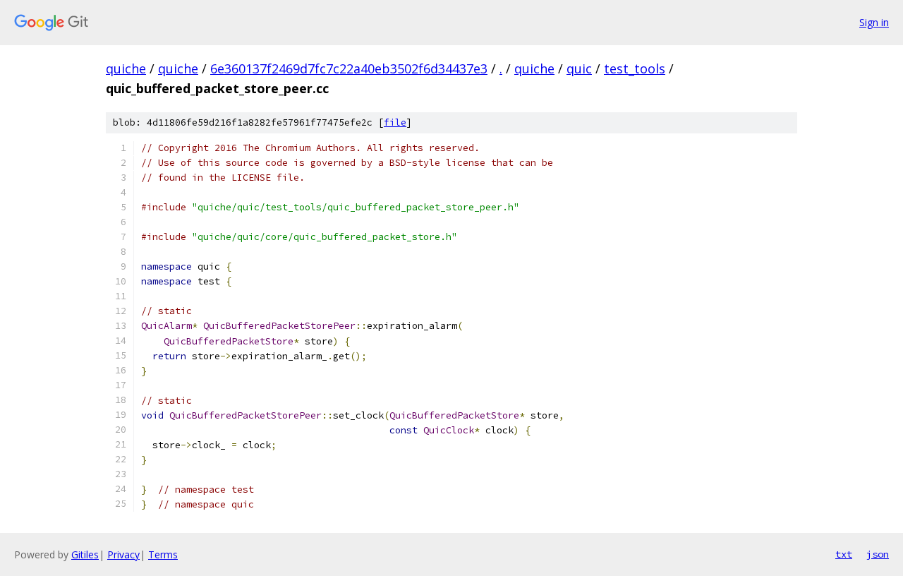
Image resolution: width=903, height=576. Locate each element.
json (877, 554)
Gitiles (85, 554)
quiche (126, 68)
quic (579, 68)
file (395, 122)
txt (843, 554)
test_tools (634, 68)
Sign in (874, 22)
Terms (163, 554)
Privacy (123, 554)
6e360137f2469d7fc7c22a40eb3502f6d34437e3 (348, 68)
